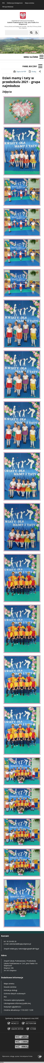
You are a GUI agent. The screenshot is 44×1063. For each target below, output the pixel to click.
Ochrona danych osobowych (14, 993)
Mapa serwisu (29, 3)
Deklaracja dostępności (15, 3)
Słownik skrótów (10, 987)
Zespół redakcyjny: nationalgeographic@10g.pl (21, 949)
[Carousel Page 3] (27, 49)
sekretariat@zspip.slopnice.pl (20, 944)
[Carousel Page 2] (25, 49)
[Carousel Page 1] (22, 49)
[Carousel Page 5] (31, 49)
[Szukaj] (31, 32)
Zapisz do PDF (21, 72)
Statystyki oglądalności (12, 1007)
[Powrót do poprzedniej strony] (40, 71)
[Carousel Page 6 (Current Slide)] (33, 49)
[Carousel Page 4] (29, 49)
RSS (3, 3)
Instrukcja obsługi (10, 990)
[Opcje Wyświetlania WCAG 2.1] (36, 32)
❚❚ (4, 49)
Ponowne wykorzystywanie (14, 1000)
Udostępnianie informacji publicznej (17, 1003)
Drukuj (34, 72)
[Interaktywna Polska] (40, 1056)
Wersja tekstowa (7, 6)
